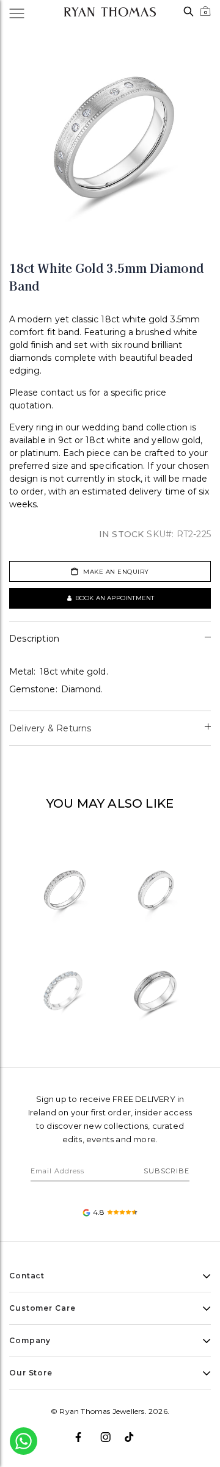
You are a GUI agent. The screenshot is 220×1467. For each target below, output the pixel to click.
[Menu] (23, 12)
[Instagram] (110, 1432)
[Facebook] (85, 1432)
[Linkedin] (135, 1432)
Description (34, 638)
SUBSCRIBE (166, 1171)
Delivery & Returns (50, 728)
